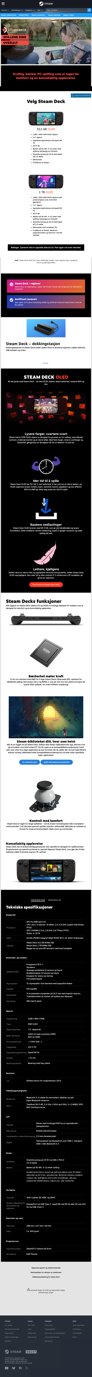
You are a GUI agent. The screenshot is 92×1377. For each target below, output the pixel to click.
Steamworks (9, 1333)
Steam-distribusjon (12, 1337)
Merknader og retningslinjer (55, 1333)
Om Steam (8, 1325)
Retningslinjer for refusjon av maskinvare (46, 1272)
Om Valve (31, 1325)
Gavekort (8, 1341)
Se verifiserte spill (30, 762)
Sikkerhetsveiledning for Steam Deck (46, 1277)
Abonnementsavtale (12, 1329)
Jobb (29, 1329)
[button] (5, 10)
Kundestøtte (77, 1333)
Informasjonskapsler (52, 1337)
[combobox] (66, 10)
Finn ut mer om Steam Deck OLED (46, 585)
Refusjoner (48, 1341)
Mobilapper (77, 1329)
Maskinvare (32, 1333)
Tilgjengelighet (50, 1329)
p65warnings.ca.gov (46, 1292)
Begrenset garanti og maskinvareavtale (46, 1268)
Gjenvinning (32, 1337)
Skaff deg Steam (79, 1325)
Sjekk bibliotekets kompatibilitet (56, 762)
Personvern (49, 1325)
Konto (75, 1337)
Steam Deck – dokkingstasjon (33, 343)
